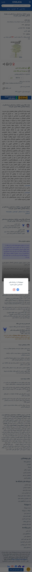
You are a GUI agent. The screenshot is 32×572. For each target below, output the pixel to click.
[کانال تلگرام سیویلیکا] (17, 289)
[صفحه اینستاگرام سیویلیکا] (14, 289)
